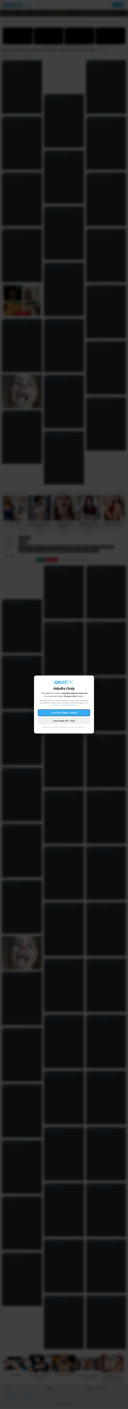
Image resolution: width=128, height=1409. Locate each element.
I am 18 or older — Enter (64, 713)
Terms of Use (57, 705)
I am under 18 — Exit (64, 721)
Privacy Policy (71, 705)
